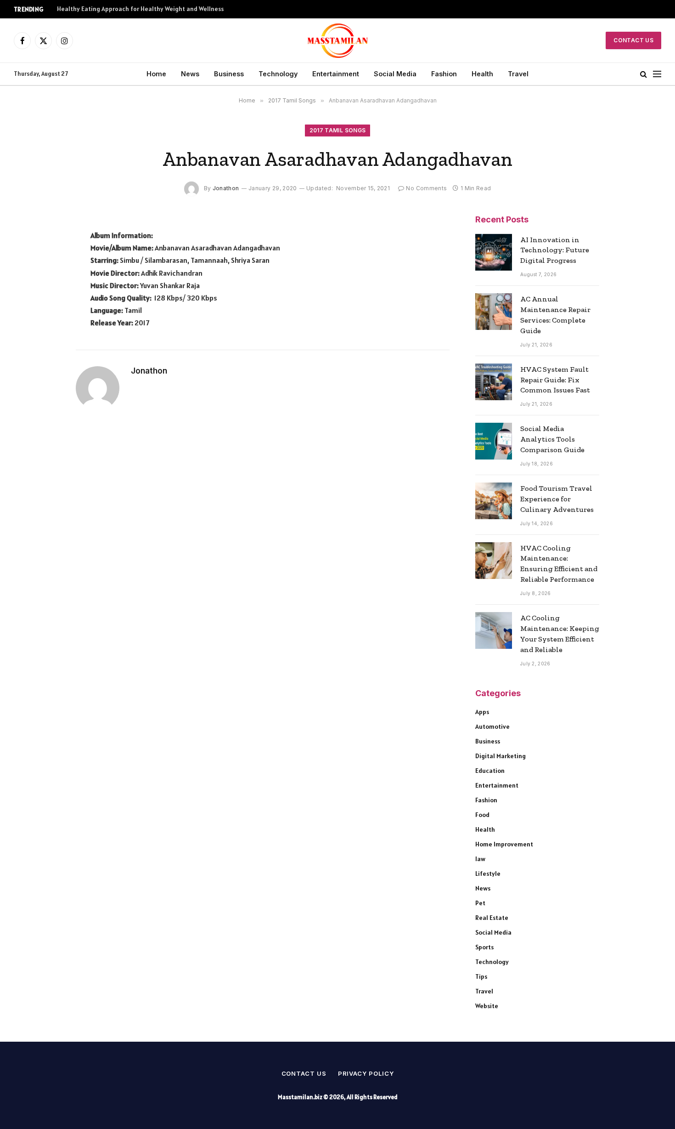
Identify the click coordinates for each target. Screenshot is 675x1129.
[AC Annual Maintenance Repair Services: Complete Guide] (493, 311)
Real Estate (491, 917)
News (190, 74)
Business (229, 74)
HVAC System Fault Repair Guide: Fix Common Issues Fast (555, 380)
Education (490, 770)
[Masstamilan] (337, 40)
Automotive (492, 726)
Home (156, 74)
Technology (278, 74)
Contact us (303, 1073)
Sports (484, 947)
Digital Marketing (500, 756)
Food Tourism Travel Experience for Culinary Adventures (557, 499)
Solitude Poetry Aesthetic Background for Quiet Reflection (142, 9)
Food (482, 815)
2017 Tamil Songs (337, 130)
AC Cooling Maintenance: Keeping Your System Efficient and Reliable (559, 633)
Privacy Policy (366, 1073)
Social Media (395, 74)
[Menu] (657, 74)
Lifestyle (488, 873)
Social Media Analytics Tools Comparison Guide (552, 439)
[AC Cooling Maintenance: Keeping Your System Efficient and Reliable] (493, 630)
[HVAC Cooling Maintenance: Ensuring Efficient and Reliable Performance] (493, 560)
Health (482, 74)
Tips (481, 976)
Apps (482, 712)
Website (486, 1006)
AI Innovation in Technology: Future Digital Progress (554, 250)
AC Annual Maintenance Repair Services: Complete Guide (555, 315)
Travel (518, 74)
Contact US (633, 40)
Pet (480, 903)
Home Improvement (504, 844)
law (480, 859)
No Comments (426, 188)
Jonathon (226, 188)
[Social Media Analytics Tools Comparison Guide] (493, 441)
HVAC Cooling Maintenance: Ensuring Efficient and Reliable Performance (558, 564)
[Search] (643, 74)
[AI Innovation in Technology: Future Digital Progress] (493, 252)
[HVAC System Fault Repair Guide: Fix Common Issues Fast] (493, 381)
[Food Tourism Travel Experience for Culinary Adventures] (493, 500)
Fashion (444, 74)
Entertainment (335, 74)
